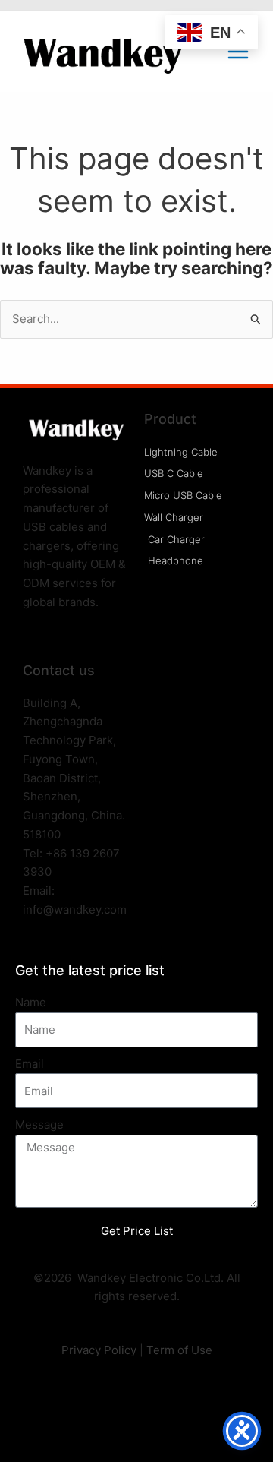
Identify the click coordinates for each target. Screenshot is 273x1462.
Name (30, 1002)
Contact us (59, 670)
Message (39, 1124)
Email (29, 1063)
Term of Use (179, 1350)
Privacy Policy (98, 1350)
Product (170, 419)
